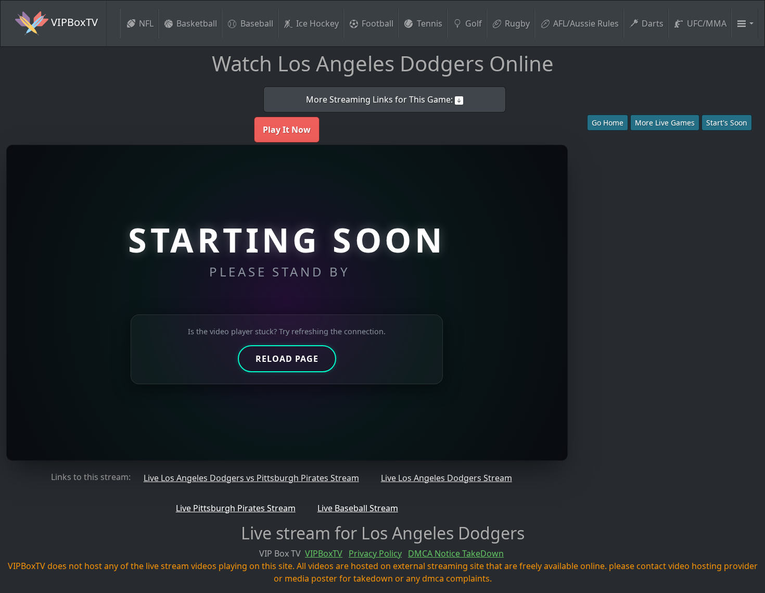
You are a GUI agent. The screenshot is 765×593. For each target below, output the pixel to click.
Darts (653, 23)
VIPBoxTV (73, 22)
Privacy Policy (375, 553)
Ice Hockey (317, 23)
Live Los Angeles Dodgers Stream (446, 478)
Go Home (607, 123)
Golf (473, 23)
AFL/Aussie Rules (586, 23)
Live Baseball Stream (357, 508)
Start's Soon (726, 123)
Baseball (256, 23)
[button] (744, 23)
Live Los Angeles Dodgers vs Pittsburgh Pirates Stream (251, 478)
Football (377, 23)
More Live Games (665, 123)
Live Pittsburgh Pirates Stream (236, 508)
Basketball (196, 23)
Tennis (429, 23)
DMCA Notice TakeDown (456, 553)
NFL (146, 23)
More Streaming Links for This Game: (380, 99)
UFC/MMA (706, 23)
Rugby (517, 23)
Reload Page (287, 358)
